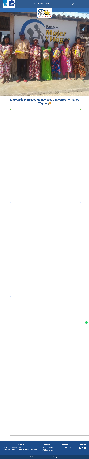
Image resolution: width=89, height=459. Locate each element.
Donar (44, 449)
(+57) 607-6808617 (66, 447)
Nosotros (10, 10)
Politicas (63, 10)
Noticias (57, 10)
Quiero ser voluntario (48, 447)
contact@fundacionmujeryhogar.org (77, 4)
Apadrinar (70, 10)
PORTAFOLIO (31, 10)
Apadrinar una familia (48, 450)
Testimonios (18, 10)
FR (42, 4)
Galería (24, 10)
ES (35, 4)
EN (38, 4)
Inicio (5, 10)
